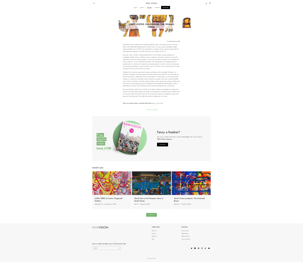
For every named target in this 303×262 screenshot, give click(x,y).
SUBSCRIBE (162, 144)
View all (151, 215)
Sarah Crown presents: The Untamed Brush (189, 199)
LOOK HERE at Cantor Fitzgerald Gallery (108, 199)
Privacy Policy (185, 230)
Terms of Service (186, 239)
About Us (154, 230)
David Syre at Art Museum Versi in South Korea (148, 199)
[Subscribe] (119, 248)
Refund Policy (185, 233)
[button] (94, 3)
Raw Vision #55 (158, 103)
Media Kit (154, 236)
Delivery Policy (185, 236)
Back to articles (152, 110)
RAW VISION (153, 258)
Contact (154, 233)
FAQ (153, 239)
